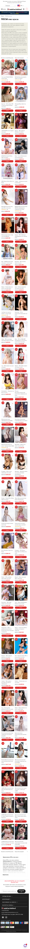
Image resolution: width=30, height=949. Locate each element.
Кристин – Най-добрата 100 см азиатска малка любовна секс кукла (7, 105)
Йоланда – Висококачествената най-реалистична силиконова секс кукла (21, 393)
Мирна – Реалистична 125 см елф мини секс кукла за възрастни (21, 629)
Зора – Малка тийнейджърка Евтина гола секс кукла (21, 603)
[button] (26, 9)
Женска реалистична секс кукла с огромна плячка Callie (7, 445)
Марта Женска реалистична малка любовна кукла (20, 498)
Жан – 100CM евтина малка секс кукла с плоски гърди (7, 262)
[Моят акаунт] (24, 9)
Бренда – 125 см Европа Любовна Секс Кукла (20, 131)
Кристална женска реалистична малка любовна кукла (20, 734)
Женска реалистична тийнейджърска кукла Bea (6, 420)
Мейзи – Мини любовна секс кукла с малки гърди (21, 708)
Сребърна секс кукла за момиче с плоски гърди (6, 312)
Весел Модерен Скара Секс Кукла (7, 551)
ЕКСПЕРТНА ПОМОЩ (7, 905)
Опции (7, 84)
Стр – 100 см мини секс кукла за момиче (7, 366)
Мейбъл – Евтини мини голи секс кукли (21, 681)
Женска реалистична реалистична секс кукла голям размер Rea (21, 843)
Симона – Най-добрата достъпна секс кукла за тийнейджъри (6, 682)
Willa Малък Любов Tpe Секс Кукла (7, 182)
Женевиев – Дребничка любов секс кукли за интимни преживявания (21, 473)
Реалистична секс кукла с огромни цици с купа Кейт (20, 524)
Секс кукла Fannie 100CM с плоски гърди (7, 77)
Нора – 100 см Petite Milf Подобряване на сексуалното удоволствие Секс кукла (21, 340)
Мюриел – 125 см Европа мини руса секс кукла (6, 656)
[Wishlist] (13, 61)
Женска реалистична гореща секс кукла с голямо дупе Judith (21, 789)
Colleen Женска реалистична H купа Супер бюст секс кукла (7, 842)
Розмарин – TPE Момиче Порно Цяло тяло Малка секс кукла (21, 552)
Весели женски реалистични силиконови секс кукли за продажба (7, 734)
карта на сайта (19, 931)
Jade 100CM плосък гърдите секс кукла (7, 131)
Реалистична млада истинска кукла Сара (7, 524)
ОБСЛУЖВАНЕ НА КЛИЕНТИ (9, 902)
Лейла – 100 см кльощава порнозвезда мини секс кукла (7, 339)
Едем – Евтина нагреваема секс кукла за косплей (20, 287)
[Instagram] (6, 917)
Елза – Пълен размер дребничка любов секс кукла (7, 708)
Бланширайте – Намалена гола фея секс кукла (7, 391)
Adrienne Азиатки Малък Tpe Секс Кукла (6, 156)
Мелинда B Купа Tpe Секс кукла (20, 104)
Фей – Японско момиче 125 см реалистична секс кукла (21, 656)
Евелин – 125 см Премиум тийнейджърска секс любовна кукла (21, 236)
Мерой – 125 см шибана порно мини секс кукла (6, 577)
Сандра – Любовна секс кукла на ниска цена (21, 182)
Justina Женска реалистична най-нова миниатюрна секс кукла (7, 789)
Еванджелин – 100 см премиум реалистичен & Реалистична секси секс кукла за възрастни (7, 630)
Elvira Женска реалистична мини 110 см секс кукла (7, 207)
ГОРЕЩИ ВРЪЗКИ (6, 896)
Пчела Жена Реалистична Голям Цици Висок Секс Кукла (21, 420)
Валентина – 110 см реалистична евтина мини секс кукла (21, 313)
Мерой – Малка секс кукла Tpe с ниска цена (20, 577)
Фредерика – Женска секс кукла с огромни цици (20, 445)
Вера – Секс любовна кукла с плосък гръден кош (21, 156)
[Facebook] (2, 917)
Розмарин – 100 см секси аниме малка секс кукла (6, 472)
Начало (2, 16)
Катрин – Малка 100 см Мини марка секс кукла (7, 498)
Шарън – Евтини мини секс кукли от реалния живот (7, 287)
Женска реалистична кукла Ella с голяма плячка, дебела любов (20, 816)
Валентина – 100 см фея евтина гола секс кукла (6, 603)
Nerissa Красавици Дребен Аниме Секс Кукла (20, 77)
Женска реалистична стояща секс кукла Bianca (7, 235)
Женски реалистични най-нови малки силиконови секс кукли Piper (20, 761)
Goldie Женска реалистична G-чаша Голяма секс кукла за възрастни (7, 816)
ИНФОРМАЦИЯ (6, 899)
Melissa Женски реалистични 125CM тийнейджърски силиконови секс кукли (21, 208)
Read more (5, 874)
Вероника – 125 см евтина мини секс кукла (20, 262)
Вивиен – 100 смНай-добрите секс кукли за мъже (21, 366)
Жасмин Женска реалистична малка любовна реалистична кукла (7, 761)
